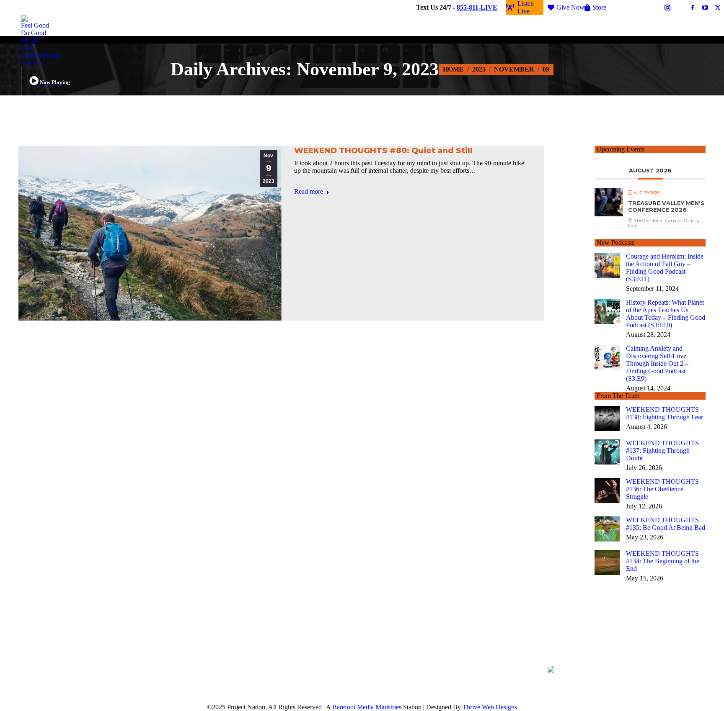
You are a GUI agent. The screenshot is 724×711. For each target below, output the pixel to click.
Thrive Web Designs (490, 707)
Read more (308, 191)
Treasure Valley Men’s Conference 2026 (666, 206)
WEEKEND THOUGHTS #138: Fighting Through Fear (664, 413)
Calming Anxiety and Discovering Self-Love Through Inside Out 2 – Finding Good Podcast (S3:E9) (657, 363)
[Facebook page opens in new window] (601, 683)
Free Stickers (636, 7)
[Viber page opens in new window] (651, 683)
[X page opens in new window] (614, 683)
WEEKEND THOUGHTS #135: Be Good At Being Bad (665, 523)
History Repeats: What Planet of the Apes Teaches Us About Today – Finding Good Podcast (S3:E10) (665, 314)
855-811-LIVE (477, 7)
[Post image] (607, 265)
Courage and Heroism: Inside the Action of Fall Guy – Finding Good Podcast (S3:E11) (664, 267)
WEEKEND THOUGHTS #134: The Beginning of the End (662, 561)
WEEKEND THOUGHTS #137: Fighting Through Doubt (662, 450)
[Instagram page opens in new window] (639, 683)
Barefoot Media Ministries (366, 707)
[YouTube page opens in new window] (626, 683)
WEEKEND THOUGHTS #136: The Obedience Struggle (662, 489)
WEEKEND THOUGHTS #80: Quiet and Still (383, 150)
